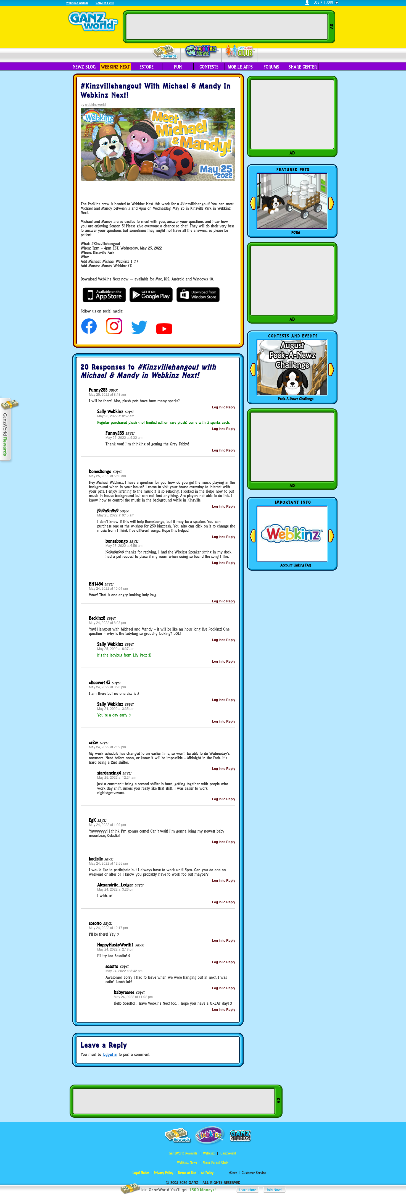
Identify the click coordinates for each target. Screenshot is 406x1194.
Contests (208, 67)
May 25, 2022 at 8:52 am (115, 415)
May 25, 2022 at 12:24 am (116, 777)
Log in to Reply (223, 407)
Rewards (165, 52)
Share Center (303, 67)
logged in (110, 1054)
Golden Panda (296, 232)
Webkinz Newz (201, 51)
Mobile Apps (240, 67)
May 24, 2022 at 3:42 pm (124, 970)
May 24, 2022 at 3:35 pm (115, 708)
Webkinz (209, 1153)
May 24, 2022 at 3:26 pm (115, 889)
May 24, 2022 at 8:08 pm (107, 622)
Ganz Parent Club (215, 1162)
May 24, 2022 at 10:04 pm (108, 588)
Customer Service (254, 1173)
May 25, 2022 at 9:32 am (124, 437)
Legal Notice (141, 1173)
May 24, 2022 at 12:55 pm (108, 863)
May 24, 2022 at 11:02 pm (133, 996)
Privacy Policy (163, 1173)
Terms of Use (187, 1173)
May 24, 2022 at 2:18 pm (115, 949)
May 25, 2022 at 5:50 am (107, 475)
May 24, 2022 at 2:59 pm (107, 746)
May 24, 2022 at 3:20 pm (107, 686)
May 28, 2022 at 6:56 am (124, 545)
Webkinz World (77, 3)
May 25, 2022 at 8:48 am (107, 394)
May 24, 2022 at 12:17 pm (108, 927)
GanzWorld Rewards (183, 1153)
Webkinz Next (115, 67)
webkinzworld (95, 104)
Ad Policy (207, 1173)
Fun (178, 67)
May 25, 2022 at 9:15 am (115, 515)
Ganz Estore (105, 3)
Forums (271, 67)
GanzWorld (228, 1153)
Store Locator (295, 565)
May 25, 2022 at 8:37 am (115, 648)
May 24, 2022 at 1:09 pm (107, 824)
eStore (146, 67)
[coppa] (89, 332)
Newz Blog (84, 67)
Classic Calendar (296, 399)
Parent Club (239, 51)
